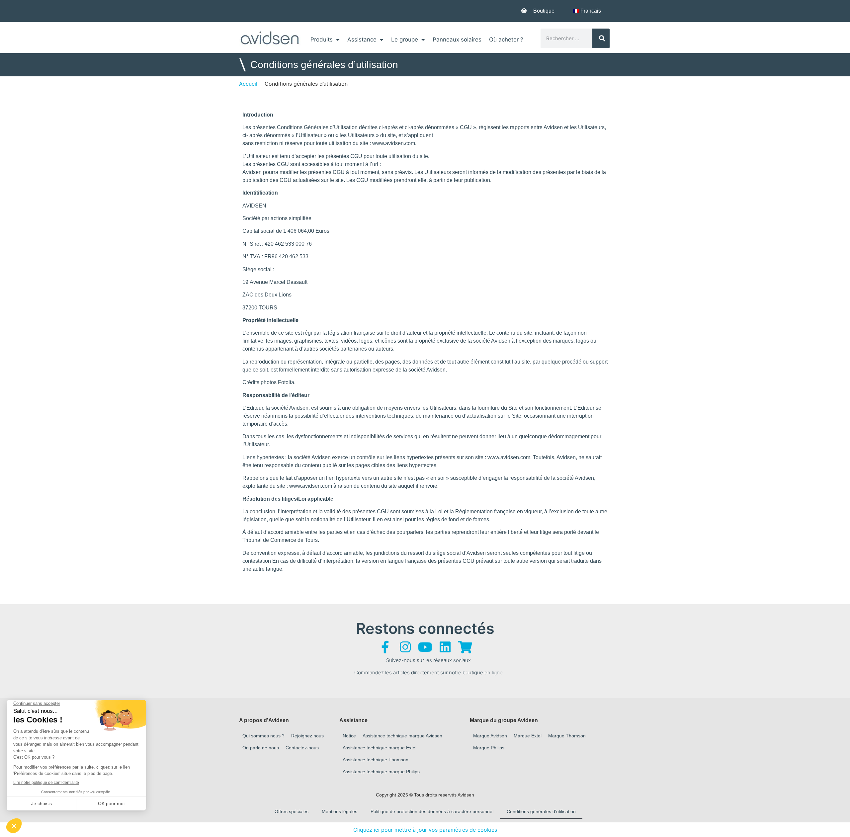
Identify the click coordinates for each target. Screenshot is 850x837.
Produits (321, 39)
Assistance (362, 39)
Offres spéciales (291, 811)
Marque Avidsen (490, 735)
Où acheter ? (506, 39)
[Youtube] (425, 647)
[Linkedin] (445, 647)
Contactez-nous (302, 747)
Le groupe (404, 39)
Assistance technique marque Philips (381, 771)
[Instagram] (405, 647)
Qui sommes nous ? (263, 735)
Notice (349, 735)
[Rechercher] (601, 38)
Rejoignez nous (307, 735)
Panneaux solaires (457, 39)
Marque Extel (528, 735)
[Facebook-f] (385, 647)
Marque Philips (488, 747)
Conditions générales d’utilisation (541, 811)
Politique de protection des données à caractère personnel (432, 811)
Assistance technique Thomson (375, 759)
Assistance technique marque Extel (379, 747)
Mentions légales (339, 811)
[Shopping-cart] (465, 647)
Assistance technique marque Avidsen (402, 735)
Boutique (543, 11)
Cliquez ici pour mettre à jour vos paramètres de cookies (425, 829)
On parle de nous (260, 747)
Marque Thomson (567, 735)
